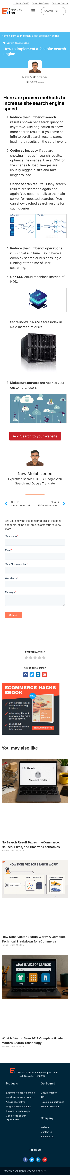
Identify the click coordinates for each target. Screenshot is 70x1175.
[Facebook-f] (25, 1159)
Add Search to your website (35, 436)
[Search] (62, 11)
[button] (33, 10)
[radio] (26, 658)
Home (5, 35)
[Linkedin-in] (38, 1159)
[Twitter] (31, 1159)
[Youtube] (44, 1159)
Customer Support (60, 3)
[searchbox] (50, 11)
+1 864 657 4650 (21, 3)
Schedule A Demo (40, 3)
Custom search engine (18, 43)
